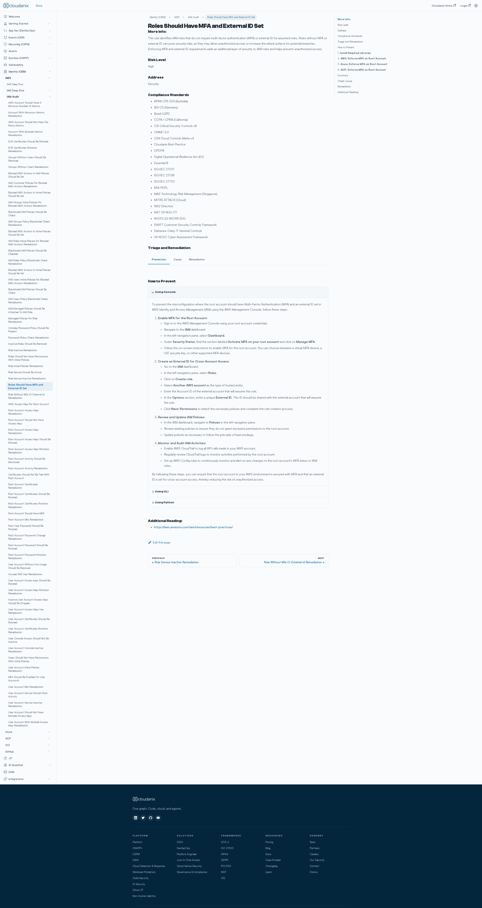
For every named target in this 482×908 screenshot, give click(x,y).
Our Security (317, 859)
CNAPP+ (138, 848)
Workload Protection (144, 872)
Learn (268, 872)
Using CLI (161, 491)
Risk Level (343, 24)
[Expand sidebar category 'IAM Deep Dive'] (50, 90)
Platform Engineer (187, 854)
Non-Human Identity (144, 895)
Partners (315, 848)
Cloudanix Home (442, 5)
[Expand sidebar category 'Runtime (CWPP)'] (50, 58)
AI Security (139, 884)
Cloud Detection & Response (149, 865)
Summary (343, 75)
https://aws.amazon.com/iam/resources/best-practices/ (193, 527)
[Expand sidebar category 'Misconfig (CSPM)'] (50, 44)
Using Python (164, 502)
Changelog (271, 865)
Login (464, 5)
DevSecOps (183, 848)
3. (362, 64)
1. (354, 52)
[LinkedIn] (136, 818)
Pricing (269, 842)
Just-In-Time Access (188, 859)
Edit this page (161, 542)
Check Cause (345, 81)
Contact (314, 865)
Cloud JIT (138, 889)
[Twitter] (143, 818)
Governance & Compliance (192, 872)
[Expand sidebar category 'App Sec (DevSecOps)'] (50, 31)
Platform (137, 842)
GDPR (224, 859)
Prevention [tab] (159, 259)
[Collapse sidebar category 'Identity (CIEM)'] (50, 72)
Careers (314, 854)
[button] (27, 23)
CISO (180, 842)
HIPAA (224, 854)
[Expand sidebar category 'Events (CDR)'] (50, 37)
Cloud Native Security (189, 865)
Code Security (140, 878)
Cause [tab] (178, 259)
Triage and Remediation (350, 41)
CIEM (136, 859)
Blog (267, 848)
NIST (223, 872)
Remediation (344, 86)
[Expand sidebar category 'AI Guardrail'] (50, 765)
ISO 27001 (227, 848)
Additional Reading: (348, 92)
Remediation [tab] (197, 259)
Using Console (165, 292)
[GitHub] (151, 818)
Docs (39, 5)
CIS (223, 878)
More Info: (344, 19)
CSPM (136, 854)
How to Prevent (346, 47)
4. (362, 69)
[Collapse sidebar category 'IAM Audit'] (50, 97)
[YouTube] (158, 818)
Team (313, 842)
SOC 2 (225, 842)
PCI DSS (226, 865)
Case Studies (273, 859)
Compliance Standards (350, 35)
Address (342, 30)
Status (314, 872)
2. (362, 58)
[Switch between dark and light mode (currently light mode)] (476, 6)
